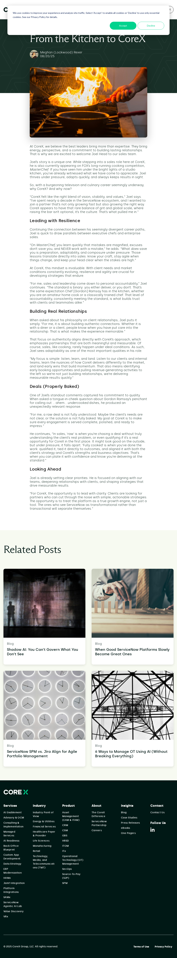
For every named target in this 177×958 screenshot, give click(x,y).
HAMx (7, 878)
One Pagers (128, 833)
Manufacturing (42, 845)
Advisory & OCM (13, 817)
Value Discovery (13, 911)
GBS (64, 835)
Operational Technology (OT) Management (72, 860)
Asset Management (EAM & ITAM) (71, 816)
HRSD (65, 840)
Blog (124, 812)
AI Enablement (12, 812)
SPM (65, 883)
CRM (65, 825)
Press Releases (130, 822)
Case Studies (129, 817)
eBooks (125, 828)
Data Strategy (12, 863)
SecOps (67, 869)
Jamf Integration (14, 883)
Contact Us (157, 812)
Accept (123, 25)
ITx (64, 851)
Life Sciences (41, 840)
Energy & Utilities (43, 821)
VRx (5, 916)
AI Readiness (11, 840)
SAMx (6, 897)
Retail (36, 851)
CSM (65, 830)
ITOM (65, 845)
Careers (97, 830)
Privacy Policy (163, 946)
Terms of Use (141, 946)
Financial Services (44, 826)
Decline (151, 25)
